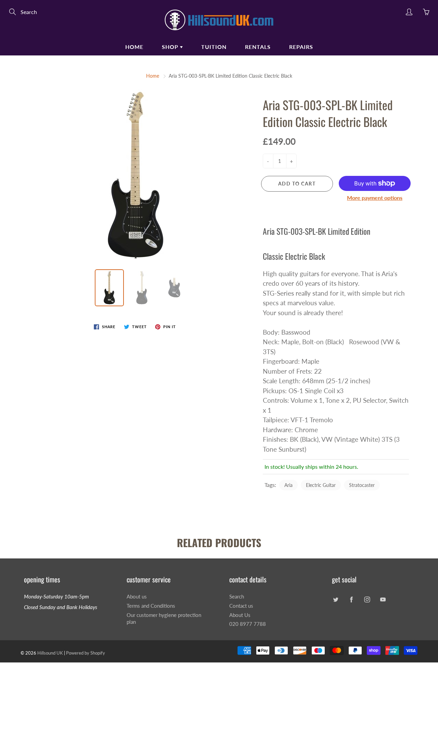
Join (335, 129)
